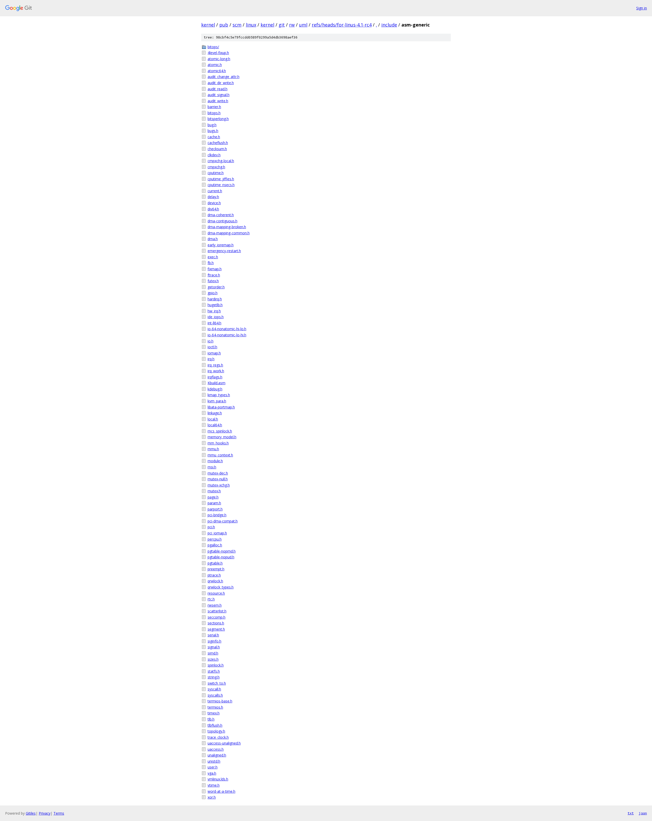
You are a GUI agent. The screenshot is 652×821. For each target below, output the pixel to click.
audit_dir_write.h (221, 82)
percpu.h (215, 539)
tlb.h (211, 719)
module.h (215, 460)
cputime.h (216, 172)
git (282, 25)
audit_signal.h (218, 94)
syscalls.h (215, 695)
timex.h (214, 713)
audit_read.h (217, 88)
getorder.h (216, 287)
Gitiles (31, 813)
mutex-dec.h (218, 473)
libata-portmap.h (221, 407)
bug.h (212, 124)
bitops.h (214, 112)
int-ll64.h (214, 322)
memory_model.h (222, 436)
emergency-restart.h (224, 250)
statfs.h (214, 671)
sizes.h (213, 659)
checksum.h (217, 148)
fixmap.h (215, 268)
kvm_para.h (217, 401)
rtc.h (211, 599)
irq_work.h (216, 370)
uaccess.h (216, 749)
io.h (210, 341)
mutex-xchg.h (219, 485)
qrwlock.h (215, 581)
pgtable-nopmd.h (222, 551)
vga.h (212, 773)
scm (237, 25)
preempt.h (216, 569)
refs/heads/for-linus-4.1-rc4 (342, 25)
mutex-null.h (218, 479)
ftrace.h (214, 275)
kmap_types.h (219, 394)
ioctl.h (212, 346)
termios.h (215, 707)
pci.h (211, 526)
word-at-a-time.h (221, 791)
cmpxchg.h (216, 166)
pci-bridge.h (217, 514)
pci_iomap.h (217, 533)
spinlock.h (216, 665)
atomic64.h (217, 70)
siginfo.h (214, 641)
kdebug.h (215, 389)
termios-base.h (220, 701)
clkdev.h (214, 154)
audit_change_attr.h (223, 76)
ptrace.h (214, 575)
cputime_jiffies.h (221, 178)
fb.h (211, 262)
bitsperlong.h (218, 118)
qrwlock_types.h (221, 587)
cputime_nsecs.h (221, 184)
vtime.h (214, 785)
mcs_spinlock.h (220, 431)
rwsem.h (215, 605)
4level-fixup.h (218, 52)
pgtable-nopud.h (221, 557)
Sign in (641, 8)
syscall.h (214, 689)
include (389, 25)
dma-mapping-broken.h (227, 226)
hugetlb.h (215, 304)
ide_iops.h (216, 316)
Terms (58, 813)
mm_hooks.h (218, 443)
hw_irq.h (214, 311)
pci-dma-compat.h (223, 521)
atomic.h (215, 64)
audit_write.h (218, 100)
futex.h (213, 280)
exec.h (213, 256)
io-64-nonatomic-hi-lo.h (227, 328)
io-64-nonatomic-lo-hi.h (227, 334)
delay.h (213, 196)
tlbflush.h (215, 725)
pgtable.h (215, 563)
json (643, 813)
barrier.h (214, 106)
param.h (214, 503)
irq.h (211, 358)
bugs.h (213, 130)
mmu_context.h (220, 455)
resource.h (216, 593)
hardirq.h (215, 299)
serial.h (213, 635)
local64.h (215, 424)
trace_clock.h (218, 737)
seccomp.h (216, 617)
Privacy (44, 813)
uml (303, 25)
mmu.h (213, 448)
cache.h (214, 136)
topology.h (216, 731)
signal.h (214, 647)
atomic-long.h (219, 58)
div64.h (213, 209)
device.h (214, 202)
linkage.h (215, 412)
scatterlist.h (217, 611)
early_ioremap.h (221, 244)
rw (292, 25)
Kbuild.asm (216, 382)
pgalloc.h (215, 545)
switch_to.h (217, 683)
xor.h (212, 797)
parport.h (215, 509)
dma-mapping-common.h (229, 232)
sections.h (216, 623)
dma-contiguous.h (222, 221)
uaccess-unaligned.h (224, 743)
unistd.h (214, 761)
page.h (213, 497)
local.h (213, 419)
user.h (213, 767)
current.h (215, 190)
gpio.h (213, 292)
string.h (214, 677)
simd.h (213, 653)
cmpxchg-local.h (221, 160)
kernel (208, 25)
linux (251, 25)
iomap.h (214, 353)
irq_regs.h (215, 365)
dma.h (213, 238)
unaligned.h (217, 755)
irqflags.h (215, 377)
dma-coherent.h (221, 214)
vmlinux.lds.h (218, 779)
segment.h (216, 629)
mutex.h (214, 491)
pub (223, 25)
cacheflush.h (218, 142)
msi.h (212, 467)
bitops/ (213, 46)
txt (631, 813)
